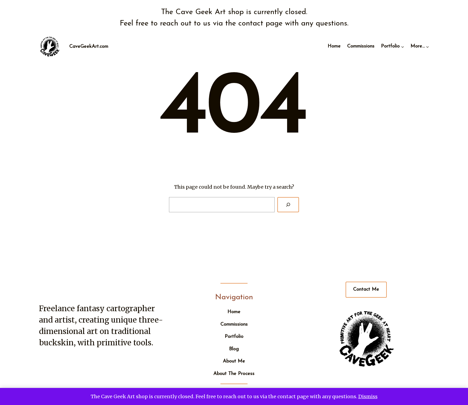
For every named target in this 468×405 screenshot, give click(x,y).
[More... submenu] (427, 46)
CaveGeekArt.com (88, 46)
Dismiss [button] (368, 396)
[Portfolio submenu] (402, 46)
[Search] (288, 204)
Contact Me (366, 289)
